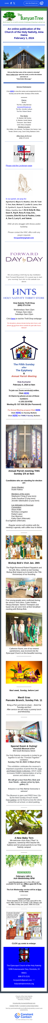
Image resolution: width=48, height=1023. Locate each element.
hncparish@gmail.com (22, 980)
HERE (12, 91)
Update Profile (14, 1006)
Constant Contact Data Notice (29, 1006)
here (13, 319)
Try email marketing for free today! (24, 1019)
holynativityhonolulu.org (24, 984)
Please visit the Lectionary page (19, 166)
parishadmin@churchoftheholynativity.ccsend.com (26, 1008)
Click (8, 91)
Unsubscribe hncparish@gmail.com (24, 1003)
